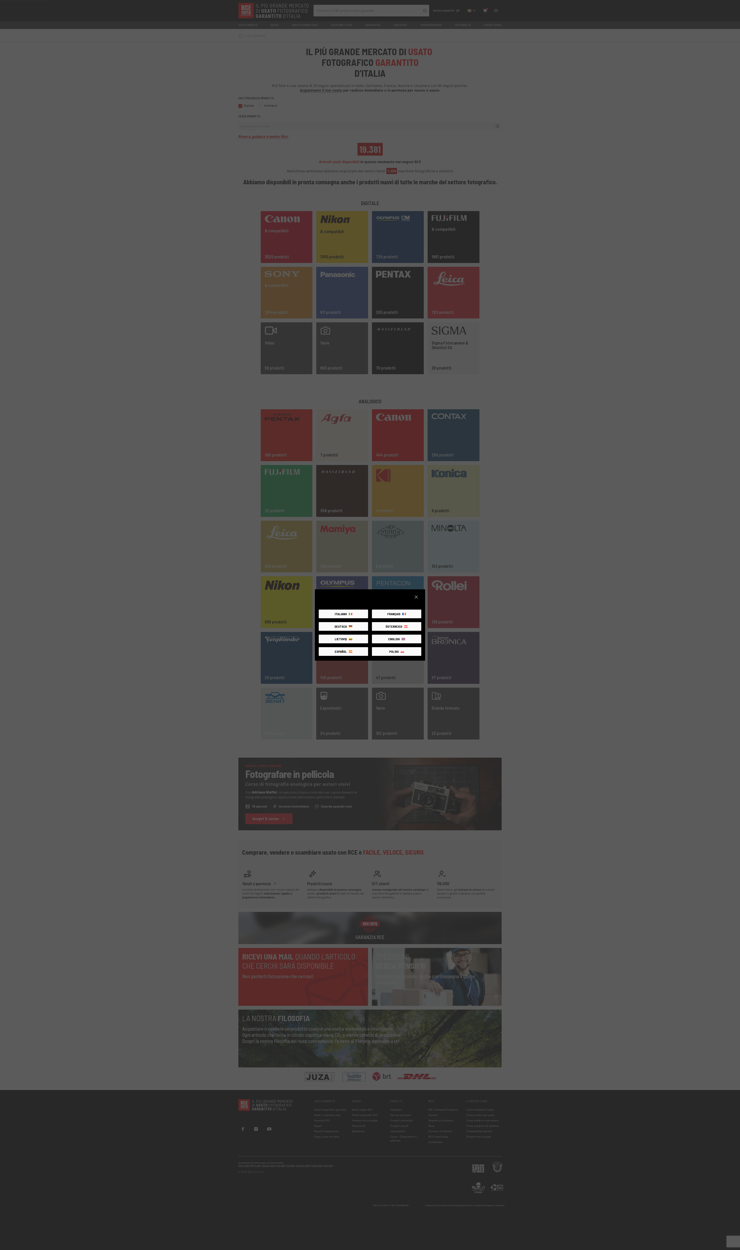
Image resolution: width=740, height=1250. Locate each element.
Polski (394, 651)
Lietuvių (341, 639)
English (394, 639)
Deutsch (341, 626)
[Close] (416, 597)
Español (341, 651)
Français (393, 614)
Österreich (394, 626)
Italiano (341, 614)
